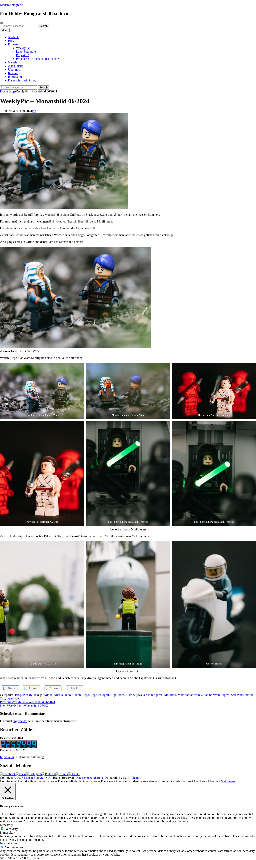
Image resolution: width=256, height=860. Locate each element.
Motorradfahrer (187, 695)
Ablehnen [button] (214, 781)
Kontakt (13, 73)
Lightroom (117, 695)
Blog (11, 40)
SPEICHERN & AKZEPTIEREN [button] (22, 858)
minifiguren (155, 695)
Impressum (15, 76)
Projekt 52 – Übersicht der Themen (38, 58)
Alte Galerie (15, 66)
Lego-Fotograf (100, 695)
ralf (34, 111)
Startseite (13, 37)
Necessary (11, 829)
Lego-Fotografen (26, 51)
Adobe (48, 695)
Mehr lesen (228, 781)
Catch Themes (132, 777)
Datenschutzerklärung (22, 80)
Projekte (13, 44)
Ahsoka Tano (62, 695)
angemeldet (20, 721)
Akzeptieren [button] (199, 781)
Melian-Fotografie (11, 5)
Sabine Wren (212, 695)
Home (4, 91)
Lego (85, 695)
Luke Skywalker (136, 695)
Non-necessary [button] (9, 843)
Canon (76, 695)
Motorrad (170, 695)
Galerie (12, 62)
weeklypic (13, 698)
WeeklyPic (23, 48)
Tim (2, 698)
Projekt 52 (22, 55)
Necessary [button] (6, 825)
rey (200, 695)
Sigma (225, 695)
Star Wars (237, 695)
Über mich (14, 69)
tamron (249, 695)
